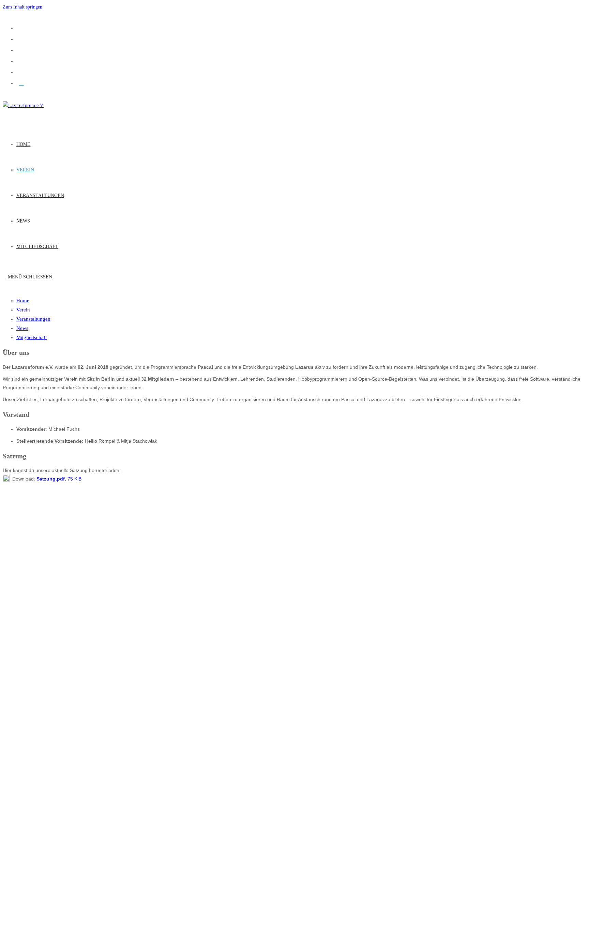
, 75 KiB (58, 479)
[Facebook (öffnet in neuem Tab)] (21, 38)
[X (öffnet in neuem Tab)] (21, 27)
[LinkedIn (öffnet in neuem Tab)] (21, 60)
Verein (23, 310)
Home (22, 300)
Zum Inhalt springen (22, 7)
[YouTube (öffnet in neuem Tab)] (21, 72)
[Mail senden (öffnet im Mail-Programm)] (21, 82)
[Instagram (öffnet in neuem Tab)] (21, 49)
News (22, 328)
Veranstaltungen (33, 319)
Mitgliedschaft (31, 337)
